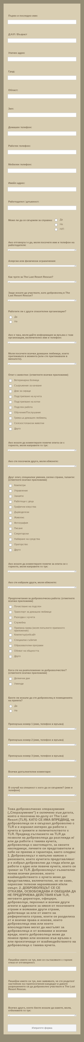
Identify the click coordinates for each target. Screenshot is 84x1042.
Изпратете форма (42, 1028)
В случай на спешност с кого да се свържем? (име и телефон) (40, 789)
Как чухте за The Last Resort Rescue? (30, 277)
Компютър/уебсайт (25, 634)
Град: (11, 71)
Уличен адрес (16, 53)
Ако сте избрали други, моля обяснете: (32, 582)
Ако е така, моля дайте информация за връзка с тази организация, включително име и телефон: (40, 336)
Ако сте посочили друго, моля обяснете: (33, 461)
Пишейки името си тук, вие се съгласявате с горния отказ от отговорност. (40, 961)
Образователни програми (28, 645)
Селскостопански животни (29, 423)
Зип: (11, 108)
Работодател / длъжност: (23, 201)
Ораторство (21, 544)
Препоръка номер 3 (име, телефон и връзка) (36, 755)
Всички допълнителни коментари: (29, 771)
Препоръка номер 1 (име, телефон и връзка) (36, 724)
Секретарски (21, 533)
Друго (17, 428)
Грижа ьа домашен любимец (30, 417)
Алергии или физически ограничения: (32, 261)
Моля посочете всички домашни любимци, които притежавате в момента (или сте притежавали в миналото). (38, 356)
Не (61, 224)
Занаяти (19, 496)
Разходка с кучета (24, 617)
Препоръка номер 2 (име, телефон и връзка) (36, 739)
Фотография (21, 522)
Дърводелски (21, 512)
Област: (13, 90)
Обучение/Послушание (27, 412)
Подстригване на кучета (28, 396)
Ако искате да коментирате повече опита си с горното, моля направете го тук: (36, 444)
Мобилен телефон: (20, 164)
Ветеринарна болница (26, 380)
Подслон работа (23, 407)
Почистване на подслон (27, 606)
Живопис (19, 517)
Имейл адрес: (16, 183)
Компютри (20, 485)
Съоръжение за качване (28, 385)
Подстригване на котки (27, 401)
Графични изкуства (25, 506)
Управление (21, 490)
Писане (18, 528)
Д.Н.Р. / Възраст (17, 34)
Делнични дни (22, 678)
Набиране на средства (27, 539)
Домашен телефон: (20, 127)
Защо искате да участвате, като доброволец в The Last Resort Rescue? (39, 294)
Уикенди (19, 683)
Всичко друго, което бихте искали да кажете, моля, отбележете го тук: (39, 1009)
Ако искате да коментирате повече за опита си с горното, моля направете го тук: (38, 565)
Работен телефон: (19, 145)
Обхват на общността (26, 650)
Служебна (20, 622)
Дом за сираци (22, 391)
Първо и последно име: (23, 15)
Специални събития (25, 640)
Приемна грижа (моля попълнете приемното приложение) (39, 629)
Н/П (62, 229)
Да (61, 219)
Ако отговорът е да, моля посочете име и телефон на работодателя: (41, 243)
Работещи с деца (24, 501)
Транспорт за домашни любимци (32, 611)
